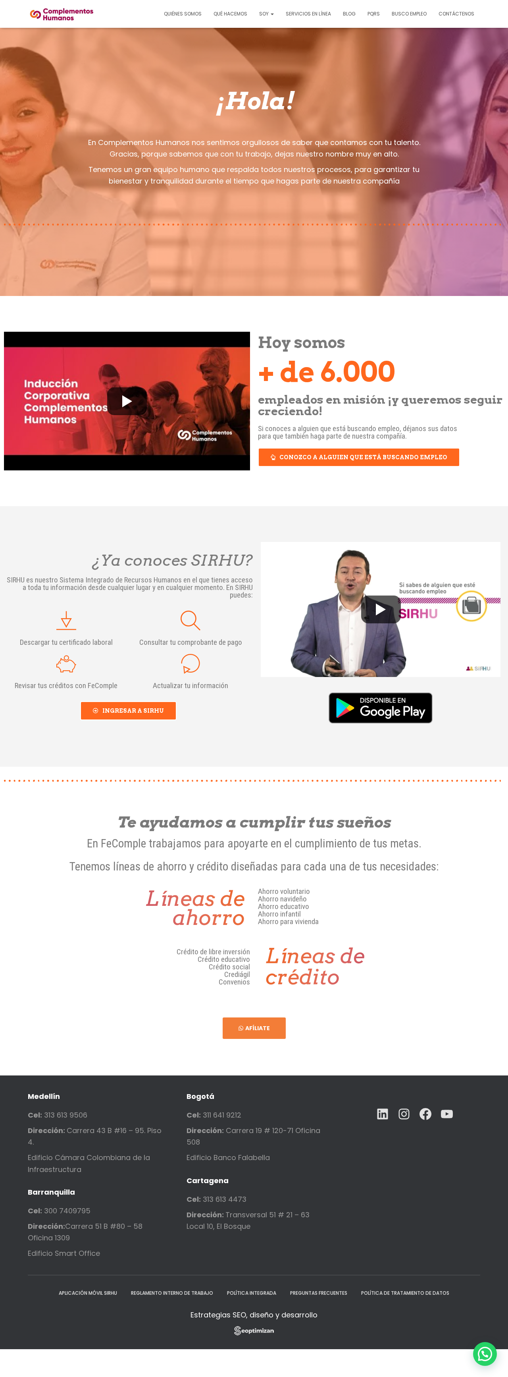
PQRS (374, 13)
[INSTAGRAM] (404, 1114)
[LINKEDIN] (382, 1114)
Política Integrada (251, 1293)
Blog (349, 13)
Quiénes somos (183, 13)
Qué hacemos (230, 13)
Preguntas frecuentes (318, 1293)
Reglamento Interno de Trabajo (172, 1293)
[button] (359, 457)
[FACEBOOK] (425, 1114)
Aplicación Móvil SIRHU (88, 1293)
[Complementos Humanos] (62, 14)
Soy (264, 13)
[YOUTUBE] (447, 1114)
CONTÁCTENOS (456, 13)
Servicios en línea (308, 13)
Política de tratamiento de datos (405, 1293)
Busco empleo (409, 13)
